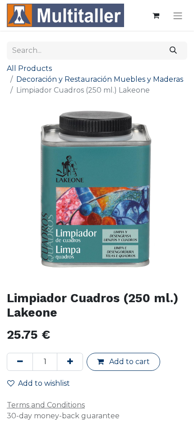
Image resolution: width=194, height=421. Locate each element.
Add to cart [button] (128, 361)
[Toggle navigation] (177, 15)
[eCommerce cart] (156, 15)
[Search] (173, 51)
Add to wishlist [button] (44, 383)
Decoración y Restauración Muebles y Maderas (99, 79)
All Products (29, 68)
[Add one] (70, 362)
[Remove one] (20, 362)
